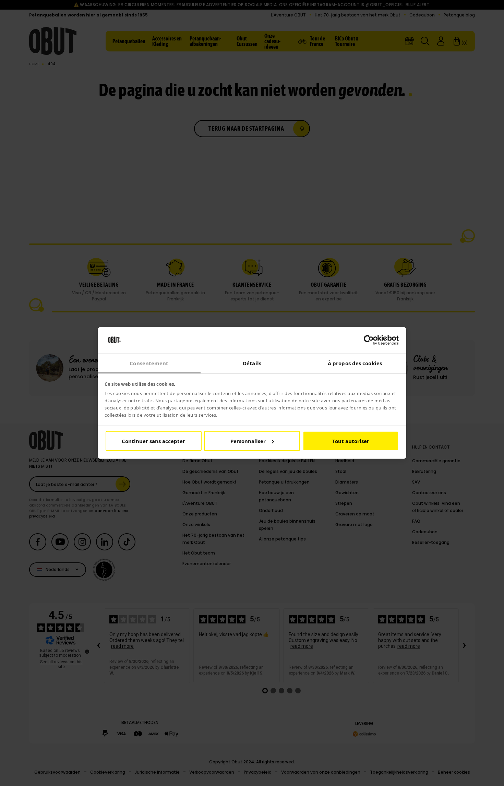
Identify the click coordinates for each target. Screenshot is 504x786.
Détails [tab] (252, 363)
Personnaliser (248, 441)
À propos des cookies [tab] (355, 363)
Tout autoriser (350, 441)
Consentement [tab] (149, 363)
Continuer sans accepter (153, 441)
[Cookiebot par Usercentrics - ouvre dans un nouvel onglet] (369, 340)
